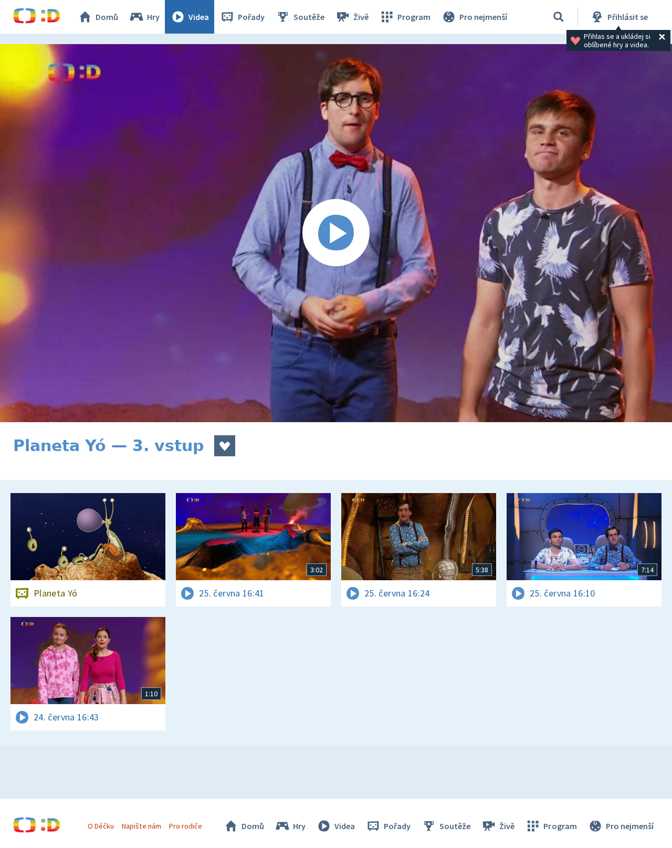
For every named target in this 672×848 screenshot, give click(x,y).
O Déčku (101, 826)
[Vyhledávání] (559, 17)
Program (413, 17)
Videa (198, 17)
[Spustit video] (336, 233)
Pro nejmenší (483, 17)
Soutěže (308, 17)
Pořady (251, 17)
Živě (361, 17)
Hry (153, 17)
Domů (107, 17)
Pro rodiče (185, 826)
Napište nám (141, 826)
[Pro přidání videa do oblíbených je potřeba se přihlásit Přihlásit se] (224, 445)
